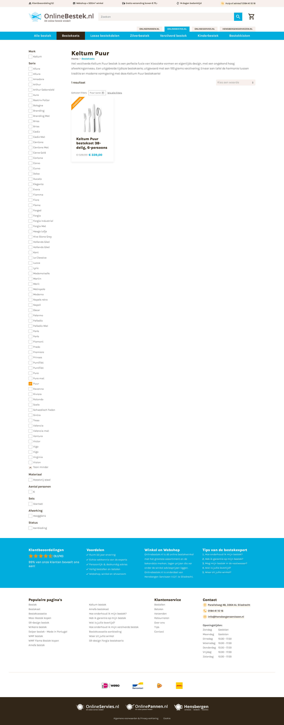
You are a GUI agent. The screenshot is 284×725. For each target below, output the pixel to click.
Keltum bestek (97, 604)
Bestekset (34, 609)
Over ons (159, 622)
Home (74, 58)
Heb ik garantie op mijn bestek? (224, 558)
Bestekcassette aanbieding (105, 631)
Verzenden (160, 613)
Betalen (158, 609)
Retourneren (161, 618)
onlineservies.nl (205, 29)
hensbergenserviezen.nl (238, 29)
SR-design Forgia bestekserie (106, 640)
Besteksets (88, 58)
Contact (159, 631)
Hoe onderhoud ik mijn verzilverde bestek (114, 627)
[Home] (61, 17)
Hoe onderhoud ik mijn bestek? (224, 554)
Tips (156, 627)
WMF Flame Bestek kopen (44, 640)
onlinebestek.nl (177, 29)
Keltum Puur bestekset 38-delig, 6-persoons (91, 143)
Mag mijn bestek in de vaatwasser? (226, 563)
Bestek (33, 604)
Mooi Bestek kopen (40, 618)
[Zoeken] (238, 17)
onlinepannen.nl (149, 29)
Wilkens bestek (38, 627)
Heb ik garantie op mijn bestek (107, 618)
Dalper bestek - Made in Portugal (48, 631)
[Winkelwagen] (251, 17)
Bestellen (159, 604)
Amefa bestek (37, 645)
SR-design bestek (39, 622)
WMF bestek (36, 636)
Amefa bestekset (99, 609)
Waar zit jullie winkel (101, 636)
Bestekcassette (38, 613)
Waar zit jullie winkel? (218, 572)
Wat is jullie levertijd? (218, 567)
